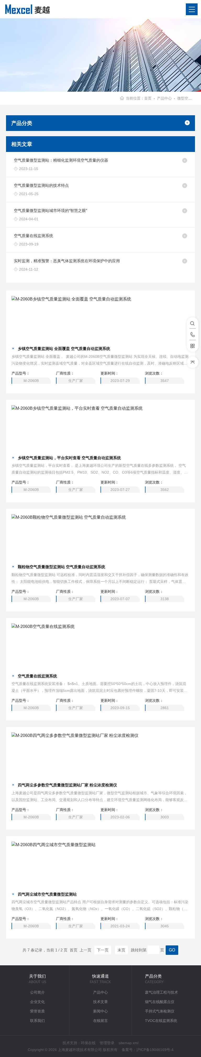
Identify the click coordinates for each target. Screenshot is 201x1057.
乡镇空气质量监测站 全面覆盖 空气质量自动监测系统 (64, 348)
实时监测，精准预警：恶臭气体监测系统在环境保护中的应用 (67, 261)
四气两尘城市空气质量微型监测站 (47, 894)
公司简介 (37, 992)
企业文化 (37, 1002)
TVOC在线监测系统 (161, 1020)
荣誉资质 (37, 1011)
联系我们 (37, 1020)
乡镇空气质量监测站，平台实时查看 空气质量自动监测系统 (69, 458)
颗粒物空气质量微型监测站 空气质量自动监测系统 (61, 567)
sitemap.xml (128, 1043)
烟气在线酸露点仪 (159, 1002)
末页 (121, 950)
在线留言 (100, 1020)
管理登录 (107, 1043)
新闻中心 (100, 1011)
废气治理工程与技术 (161, 992)
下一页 (103, 950)
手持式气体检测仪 (159, 1011)
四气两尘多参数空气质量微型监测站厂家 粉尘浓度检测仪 (67, 785)
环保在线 (88, 1043)
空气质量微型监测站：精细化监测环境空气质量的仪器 (61, 160)
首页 (148, 98)
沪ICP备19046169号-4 (155, 1050)
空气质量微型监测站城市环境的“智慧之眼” (50, 210)
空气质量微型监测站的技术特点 (41, 185)
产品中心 (164, 98)
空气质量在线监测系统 (33, 235)
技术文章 (100, 1002)
